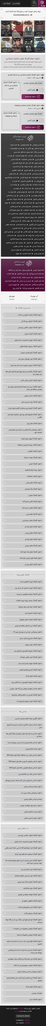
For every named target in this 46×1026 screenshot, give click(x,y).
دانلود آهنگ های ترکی (34, 482)
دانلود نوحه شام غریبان (33, 749)
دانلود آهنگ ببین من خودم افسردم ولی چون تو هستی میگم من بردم (25, 388)
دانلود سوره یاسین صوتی (33, 818)
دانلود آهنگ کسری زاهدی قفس (30, 670)
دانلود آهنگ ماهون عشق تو (32, 901)
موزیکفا (42, 3)
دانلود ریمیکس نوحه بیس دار (31, 793)
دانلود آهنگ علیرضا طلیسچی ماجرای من (28, 651)
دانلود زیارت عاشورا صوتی (33, 812)
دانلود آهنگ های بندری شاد (32, 508)
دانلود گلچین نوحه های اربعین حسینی (28, 718)
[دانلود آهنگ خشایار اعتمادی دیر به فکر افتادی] (11, 90)
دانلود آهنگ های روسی (33, 533)
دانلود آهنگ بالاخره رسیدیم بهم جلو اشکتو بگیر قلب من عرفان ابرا (23, 373)
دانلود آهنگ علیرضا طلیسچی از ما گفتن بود (26, 682)
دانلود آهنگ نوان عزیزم (33, 644)
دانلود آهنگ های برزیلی (33, 545)
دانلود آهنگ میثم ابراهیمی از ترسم (29, 594)
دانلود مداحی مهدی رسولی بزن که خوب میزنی (26, 688)
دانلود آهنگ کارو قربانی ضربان (31, 352)
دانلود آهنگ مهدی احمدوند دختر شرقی (28, 340)
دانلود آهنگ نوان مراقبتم (33, 888)
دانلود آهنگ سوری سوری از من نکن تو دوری (26, 365)
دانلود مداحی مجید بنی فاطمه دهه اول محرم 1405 (24, 755)
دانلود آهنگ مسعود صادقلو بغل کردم (28, 854)
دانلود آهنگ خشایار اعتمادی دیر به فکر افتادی (24, 75)
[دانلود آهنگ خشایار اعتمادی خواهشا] (11, 121)
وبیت (16, 1011)
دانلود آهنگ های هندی (33, 539)
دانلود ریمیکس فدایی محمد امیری (29, 971)
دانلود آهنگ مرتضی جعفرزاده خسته (29, 935)
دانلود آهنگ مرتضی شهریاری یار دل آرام (28, 965)
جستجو (34, 5)
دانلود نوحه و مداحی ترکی (33, 786)
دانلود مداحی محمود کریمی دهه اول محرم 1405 (25, 761)
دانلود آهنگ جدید (35, 999)
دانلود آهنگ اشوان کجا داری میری (30, 882)
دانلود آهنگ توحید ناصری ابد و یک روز (28, 588)
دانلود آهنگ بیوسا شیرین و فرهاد (29, 445)
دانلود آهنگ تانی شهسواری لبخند (30, 907)
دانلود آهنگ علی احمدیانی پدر (31, 869)
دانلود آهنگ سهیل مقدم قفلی (31, 346)
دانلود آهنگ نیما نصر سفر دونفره (30, 607)
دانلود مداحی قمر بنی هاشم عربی (30, 774)
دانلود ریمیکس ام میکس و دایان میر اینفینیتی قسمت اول (25, 431)
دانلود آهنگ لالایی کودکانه (32, 501)
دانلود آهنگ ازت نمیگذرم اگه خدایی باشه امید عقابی (23, 848)
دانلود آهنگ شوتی (35, 495)
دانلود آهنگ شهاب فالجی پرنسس (30, 327)
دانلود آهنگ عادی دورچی (33, 395)
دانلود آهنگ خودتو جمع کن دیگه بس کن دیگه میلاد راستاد (23, 921)
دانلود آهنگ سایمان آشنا (33, 913)
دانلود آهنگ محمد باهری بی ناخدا (30, 315)
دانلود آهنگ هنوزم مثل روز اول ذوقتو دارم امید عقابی (25, 416)
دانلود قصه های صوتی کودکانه (31, 558)
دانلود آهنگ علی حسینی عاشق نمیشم (28, 876)
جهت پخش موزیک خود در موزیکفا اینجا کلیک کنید (23, 11)
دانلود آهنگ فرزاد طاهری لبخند (31, 582)
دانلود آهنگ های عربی (34, 514)
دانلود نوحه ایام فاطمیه (33, 470)
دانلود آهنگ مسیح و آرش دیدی (31, 638)
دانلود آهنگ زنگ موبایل (33, 489)
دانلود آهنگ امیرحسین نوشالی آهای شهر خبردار (25, 408)
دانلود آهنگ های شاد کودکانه (31, 552)
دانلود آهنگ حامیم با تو (33, 613)
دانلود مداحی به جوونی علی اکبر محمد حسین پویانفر (23, 780)
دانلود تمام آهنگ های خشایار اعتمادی (23, 58)
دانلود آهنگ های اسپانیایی (32, 520)
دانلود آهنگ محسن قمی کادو (31, 380)
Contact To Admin (23, 1016)
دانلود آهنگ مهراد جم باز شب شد (30, 663)
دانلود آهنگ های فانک (34, 676)
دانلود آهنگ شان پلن (34, 423)
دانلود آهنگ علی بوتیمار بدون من (30, 359)
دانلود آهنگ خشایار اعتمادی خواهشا (27, 105)
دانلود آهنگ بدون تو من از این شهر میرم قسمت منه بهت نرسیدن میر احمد (23, 862)
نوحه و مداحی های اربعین (33, 799)
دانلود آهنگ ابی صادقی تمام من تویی (28, 625)
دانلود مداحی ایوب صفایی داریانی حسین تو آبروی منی (24, 726)
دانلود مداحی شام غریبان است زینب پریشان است (25, 742)
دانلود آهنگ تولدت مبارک (33, 457)
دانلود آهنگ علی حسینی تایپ (31, 402)
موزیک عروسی (37, 993)
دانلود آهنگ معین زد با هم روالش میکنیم (27, 695)
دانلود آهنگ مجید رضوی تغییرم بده (29, 701)
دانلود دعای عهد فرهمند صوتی (31, 805)
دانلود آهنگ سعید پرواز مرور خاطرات (29, 600)
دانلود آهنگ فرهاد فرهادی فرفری (30, 894)
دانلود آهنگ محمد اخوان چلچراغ (31, 619)
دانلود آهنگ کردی (35, 464)
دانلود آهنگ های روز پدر (33, 564)
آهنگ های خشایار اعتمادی (32, 83)
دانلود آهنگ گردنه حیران (33, 334)
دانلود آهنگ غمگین (35, 451)
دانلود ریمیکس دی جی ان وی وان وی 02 (27, 632)
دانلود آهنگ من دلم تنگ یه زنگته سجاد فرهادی (25, 959)
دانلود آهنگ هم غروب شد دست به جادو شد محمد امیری (24, 942)
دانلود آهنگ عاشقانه (34, 476)
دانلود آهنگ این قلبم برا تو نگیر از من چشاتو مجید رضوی (24, 979)
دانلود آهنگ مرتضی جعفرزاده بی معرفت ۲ (27, 928)
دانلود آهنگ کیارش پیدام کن (31, 321)
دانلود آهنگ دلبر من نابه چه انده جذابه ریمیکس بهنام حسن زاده (25, 951)
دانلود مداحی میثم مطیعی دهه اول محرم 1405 (25, 768)
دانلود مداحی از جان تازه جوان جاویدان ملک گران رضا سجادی (24, 735)
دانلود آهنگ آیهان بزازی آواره (31, 439)
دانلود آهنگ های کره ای (33, 526)
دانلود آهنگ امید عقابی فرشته (31, 657)
